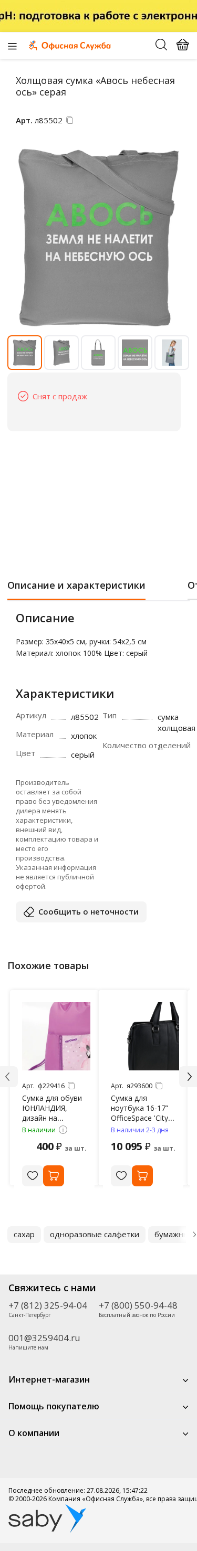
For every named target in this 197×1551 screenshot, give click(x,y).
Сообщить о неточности (88, 911)
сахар (24, 1234)
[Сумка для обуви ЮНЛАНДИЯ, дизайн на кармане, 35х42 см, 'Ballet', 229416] (56, 1036)
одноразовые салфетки (94, 1234)
